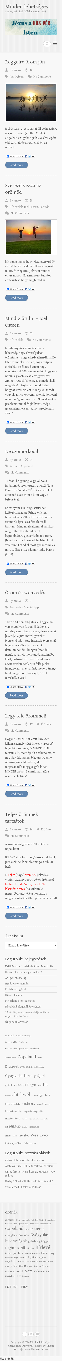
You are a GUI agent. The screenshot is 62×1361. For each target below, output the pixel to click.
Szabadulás (34, 1126)
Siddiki (24, 1127)
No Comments (42, 76)
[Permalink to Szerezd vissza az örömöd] (31, 237)
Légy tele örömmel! (25, 716)
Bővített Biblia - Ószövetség (17, 1042)
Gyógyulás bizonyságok (25, 1075)
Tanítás (44, 207)
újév (26, 1143)
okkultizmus (38, 1119)
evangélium (26, 1066)
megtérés (28, 1111)
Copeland (27, 1057)
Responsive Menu (55, 43)
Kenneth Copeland (21, 466)
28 (31, 200)
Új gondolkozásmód (16, 1022)
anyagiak (9, 1035)
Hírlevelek (16, 207)
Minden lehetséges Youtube (37, 1334)
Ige (41, 1095)
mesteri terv (12, 1118)
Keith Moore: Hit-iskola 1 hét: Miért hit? (29, 966)
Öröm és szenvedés (25, 593)
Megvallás (38, 1111)
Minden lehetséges (26, 6)
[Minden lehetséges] (31, 25)
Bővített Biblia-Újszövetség (16, 1048)
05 (31, 333)
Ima (47, 1095)
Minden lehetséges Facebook (24, 1334)
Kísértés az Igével (15, 989)
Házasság (9, 1096)
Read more (16, 165)
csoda (40, 1058)
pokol (46, 1119)
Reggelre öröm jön (25, 62)
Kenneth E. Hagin (43, 1104)
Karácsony (28, 1104)
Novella (24, 1119)
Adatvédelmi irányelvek (20, 1345)
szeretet (24, 1135)
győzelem (10, 1085)
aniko (17, 70)
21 (31, 601)
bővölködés (34, 1048)
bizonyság (26, 1036)
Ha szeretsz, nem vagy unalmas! (23, 972)
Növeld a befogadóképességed (22, 1006)
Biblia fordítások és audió (29, 1160)
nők (30, 1119)
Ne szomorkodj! (21, 451)
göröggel (21, 1085)
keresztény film (13, 1111)
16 (31, 70)
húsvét (35, 1095)
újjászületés (17, 1143)
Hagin (31, 1085)
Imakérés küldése (31, 1187)
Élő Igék (46, 724)
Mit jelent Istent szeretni (20, 1001)
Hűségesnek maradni (17, 983)
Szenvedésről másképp (24, 607)
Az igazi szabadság (15, 978)
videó (44, 1135)
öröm (8, 1143)
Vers (34, 1135)
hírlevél (22, 1095)
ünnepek (32, 1143)
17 (31, 724)
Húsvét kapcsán (14, 995)
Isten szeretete (12, 1104)
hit (45, 1084)
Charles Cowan (10, 1058)
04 (31, 460)
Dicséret (12, 1066)
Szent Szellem (11, 1136)
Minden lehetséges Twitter (31, 1334)
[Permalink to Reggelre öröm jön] (31, 102)
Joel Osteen (17, 76)
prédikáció (12, 1126)
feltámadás (39, 1067)
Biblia (18, 1036)
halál (40, 1085)
